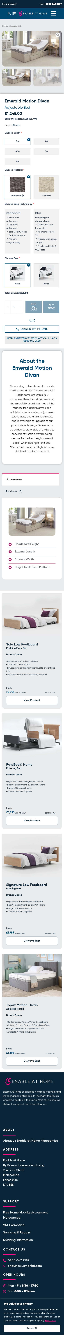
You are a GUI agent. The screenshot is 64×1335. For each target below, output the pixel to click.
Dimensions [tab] (14, 479)
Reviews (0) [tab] (14, 491)
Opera (16, 125)
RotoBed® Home (19, 764)
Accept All (32, 1328)
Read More (50, 1320)
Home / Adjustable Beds (11, 26)
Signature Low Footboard (26, 885)
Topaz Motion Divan (22, 1005)
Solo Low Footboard (22, 644)
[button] (5, 49)
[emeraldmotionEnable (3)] (32, 49)
